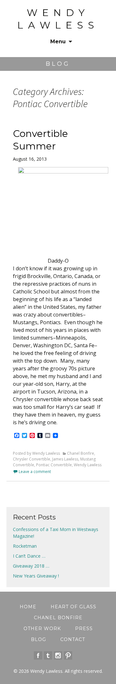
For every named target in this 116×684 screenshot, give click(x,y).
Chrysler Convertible (31, 459)
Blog (38, 639)
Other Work (42, 628)
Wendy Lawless (88, 465)
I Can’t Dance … (29, 556)
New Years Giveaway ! (36, 576)
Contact (72, 639)
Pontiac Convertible (54, 465)
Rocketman (25, 546)
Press (84, 628)
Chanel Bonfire (80, 453)
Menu (58, 41)
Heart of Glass (73, 607)
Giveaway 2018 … (31, 566)
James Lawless (65, 459)
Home (28, 607)
